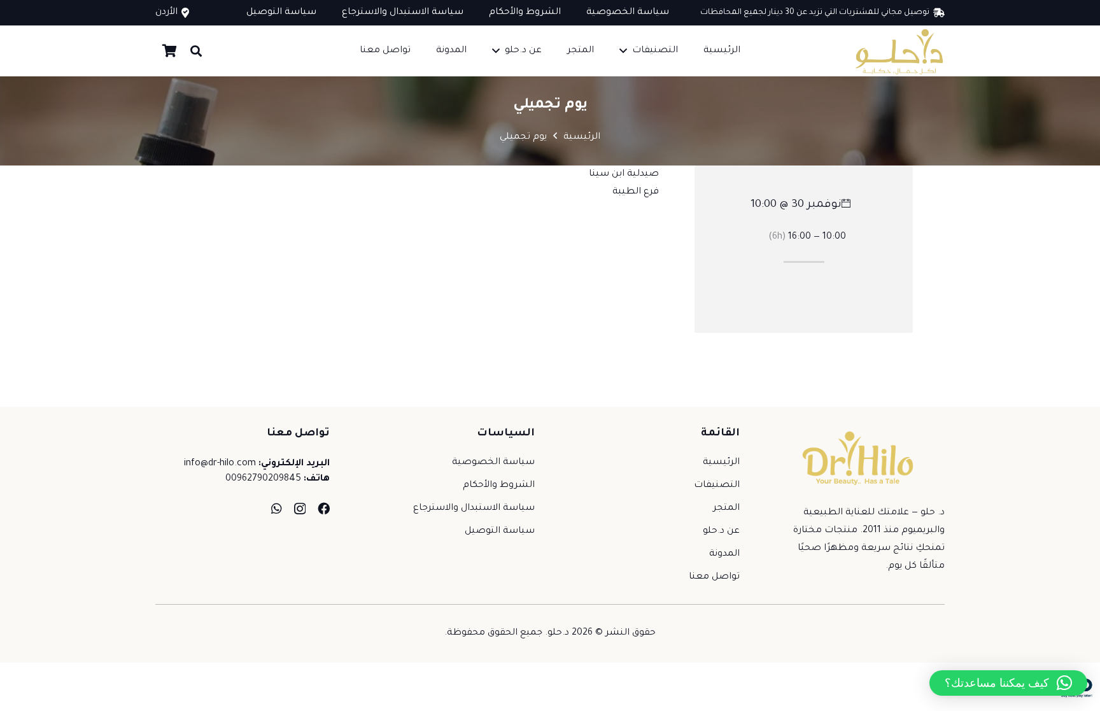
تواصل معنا (714, 577)
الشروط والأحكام (499, 486)
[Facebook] (324, 508)
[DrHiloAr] (898, 51)
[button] (623, 51)
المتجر (726, 508)
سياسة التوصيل (500, 531)
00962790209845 (263, 479)
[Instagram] (300, 509)
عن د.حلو (721, 531)
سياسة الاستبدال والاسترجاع (474, 508)
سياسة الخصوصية (493, 463)
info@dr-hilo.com (220, 464)
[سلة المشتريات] (169, 50)
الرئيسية (721, 463)
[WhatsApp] (276, 508)
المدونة (724, 554)
